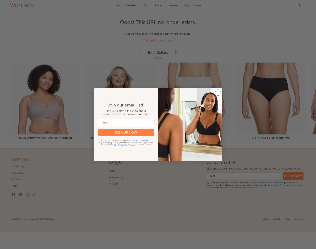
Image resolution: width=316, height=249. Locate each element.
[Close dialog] (218, 92)
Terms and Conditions (139, 140)
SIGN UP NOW (126, 132)
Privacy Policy (116, 144)
